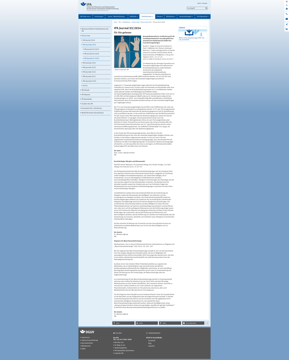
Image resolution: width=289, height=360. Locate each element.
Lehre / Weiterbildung (116, 16)
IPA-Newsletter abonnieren (124, 351)
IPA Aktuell (85, 90)
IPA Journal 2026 (89, 40)
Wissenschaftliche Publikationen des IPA (95, 30)
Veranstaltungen (185, 16)
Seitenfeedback (154, 333)
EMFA (84, 349)
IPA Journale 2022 (89, 72)
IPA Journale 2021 (89, 76)
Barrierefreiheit (87, 343)
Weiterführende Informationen (93, 113)
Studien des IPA (87, 104)
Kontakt (204, 3)
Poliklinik (133, 16)
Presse (159, 16)
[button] (123, 323)
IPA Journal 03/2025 (91, 49)
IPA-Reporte (86, 95)
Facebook (151, 341)
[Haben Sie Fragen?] (286, 14)
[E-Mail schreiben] (286, 19)
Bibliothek (170, 16)
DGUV (199, 3)
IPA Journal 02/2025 (91, 54)
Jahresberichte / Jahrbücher (92, 108)
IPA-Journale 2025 (89, 45)
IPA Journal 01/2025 (91, 58)
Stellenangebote (121, 348)
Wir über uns (84, 16)
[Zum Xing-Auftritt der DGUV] (286, 24)
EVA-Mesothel (202, 16)
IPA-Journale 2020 (89, 81)
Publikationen (147, 16)
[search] (197, 8)
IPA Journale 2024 (89, 63)
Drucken (119, 333)
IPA (120, 22)
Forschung (98, 16)
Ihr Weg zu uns (120, 345)
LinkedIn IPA (119, 353)
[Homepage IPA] (100, 6)
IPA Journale (86, 36)
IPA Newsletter (87, 99)
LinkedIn (151, 346)
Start (115, 22)
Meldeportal (86, 346)
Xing (149, 343)
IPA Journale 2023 (89, 67)
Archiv (85, 86)
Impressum (86, 337)
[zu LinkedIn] (286, 29)
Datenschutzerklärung (90, 340)
